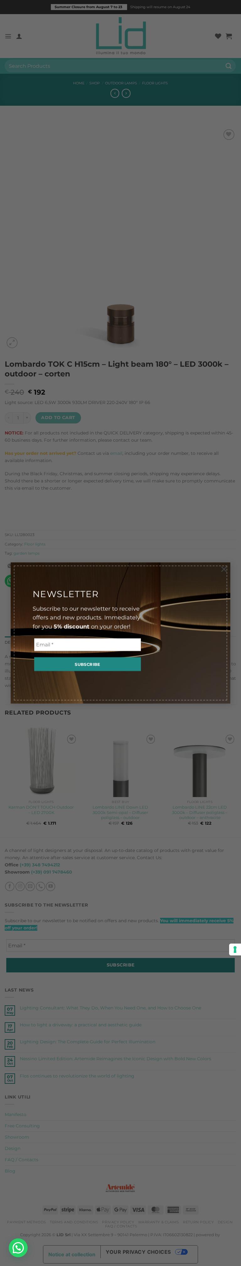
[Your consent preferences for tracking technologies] (235, 949)
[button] (18, 1247)
